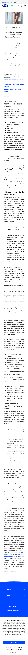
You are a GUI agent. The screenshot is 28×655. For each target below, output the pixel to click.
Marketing (20, 649)
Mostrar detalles (13, 652)
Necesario (10, 647)
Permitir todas (14, 642)
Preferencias (19, 647)
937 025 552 (20, 2)
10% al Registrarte (5, 2)
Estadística (11, 649)
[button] (14, 589)
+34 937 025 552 (12, 617)
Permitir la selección (14, 638)
